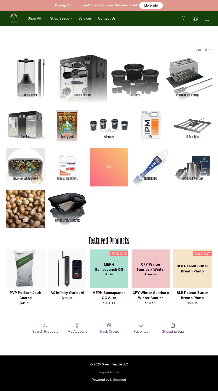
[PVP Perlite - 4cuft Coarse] (25, 268)
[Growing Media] (67, 118)
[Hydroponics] (109, 118)
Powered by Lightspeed (109, 379)
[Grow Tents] (25, 118)
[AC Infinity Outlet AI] (67, 268)
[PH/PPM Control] (151, 160)
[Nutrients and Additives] (67, 160)
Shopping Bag (173, 331)
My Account (77, 331)
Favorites (141, 331)
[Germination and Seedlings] (187, 71)
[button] (151, 5)
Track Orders (109, 331)
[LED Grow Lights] (192, 118)
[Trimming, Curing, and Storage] (67, 202)
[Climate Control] (30, 71)
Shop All (35, 18)
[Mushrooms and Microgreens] (25, 160)
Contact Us (107, 18)
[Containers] (135, 71)
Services (85, 18)
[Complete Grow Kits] (83, 71)
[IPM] (151, 118)
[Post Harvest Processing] (192, 160)
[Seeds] (25, 202)
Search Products (45, 331)
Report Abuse (109, 372)
